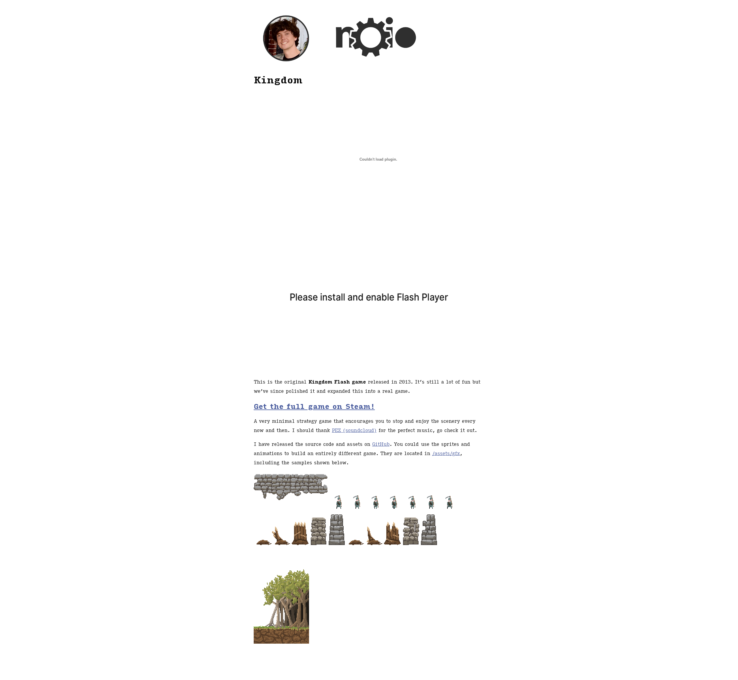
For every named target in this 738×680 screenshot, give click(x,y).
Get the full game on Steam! (314, 406)
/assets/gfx (446, 453)
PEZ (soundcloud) (354, 430)
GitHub (380, 444)
